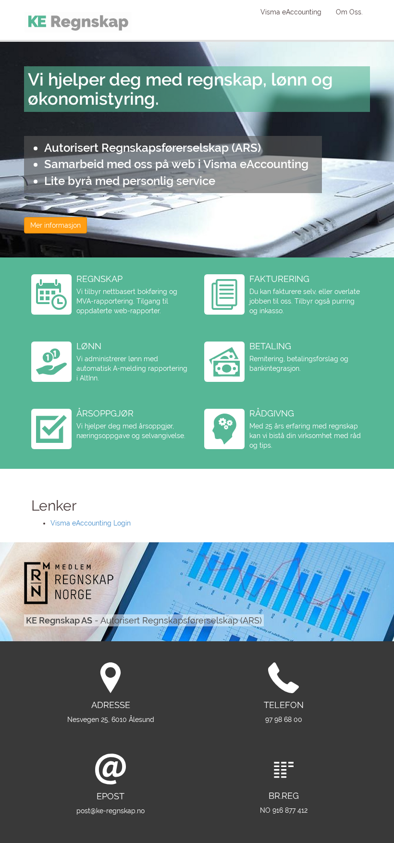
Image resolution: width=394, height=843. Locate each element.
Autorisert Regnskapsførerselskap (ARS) (152, 148)
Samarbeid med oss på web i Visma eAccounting (176, 164)
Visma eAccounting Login (90, 523)
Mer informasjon (55, 225)
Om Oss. (349, 12)
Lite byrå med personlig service (129, 181)
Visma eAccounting (290, 12)
